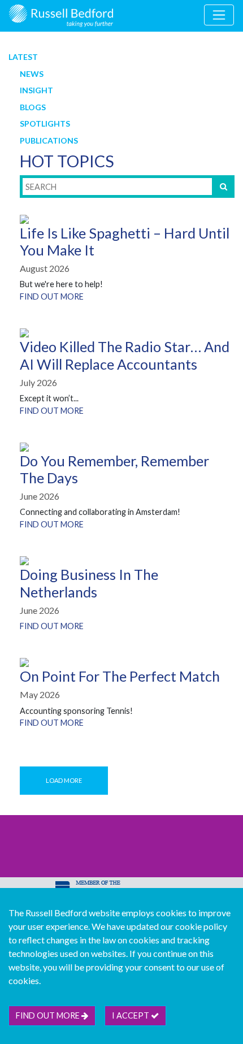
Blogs (33, 107)
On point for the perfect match (120, 676)
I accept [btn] (131, 1015)
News (32, 74)
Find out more (52, 296)
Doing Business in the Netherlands (89, 583)
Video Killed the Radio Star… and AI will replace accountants (124, 355)
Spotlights (45, 123)
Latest (23, 57)
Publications (49, 140)
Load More (64, 780)
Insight (36, 90)
